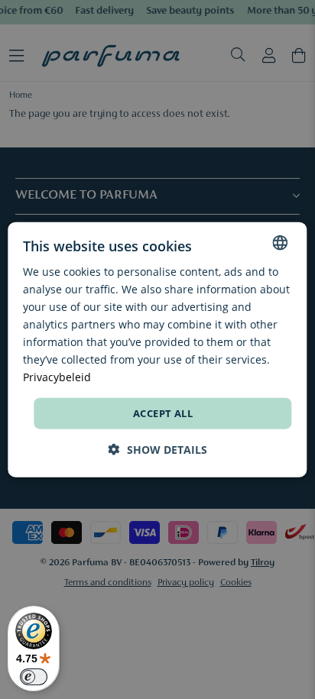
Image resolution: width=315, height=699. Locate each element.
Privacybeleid (57, 377)
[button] (158, 449)
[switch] (33, 676)
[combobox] (280, 242)
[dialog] (157, 349)
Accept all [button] (163, 412)
